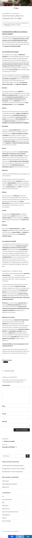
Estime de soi (5, 508)
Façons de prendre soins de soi (10, 511)
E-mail (4, 414)
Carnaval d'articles (7, 499)
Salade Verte (5, 487)
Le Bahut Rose (10, 2)
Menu (16, 8)
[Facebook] (12, 536)
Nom (4, 406)
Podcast (4, 518)
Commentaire (6, 385)
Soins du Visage (9, 370)
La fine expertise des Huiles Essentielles (12, 465)
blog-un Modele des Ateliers (9, 484)
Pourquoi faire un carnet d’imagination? (12, 471)
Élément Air (5, 505)
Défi (3, 502)
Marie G (17, 13)
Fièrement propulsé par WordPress (10, 531)
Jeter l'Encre (5, 481)
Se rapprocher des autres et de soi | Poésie (13, 468)
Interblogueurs (6, 515)
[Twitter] (20, 536)
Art (3, 496)
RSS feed (7, 24)
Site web (4, 421)
